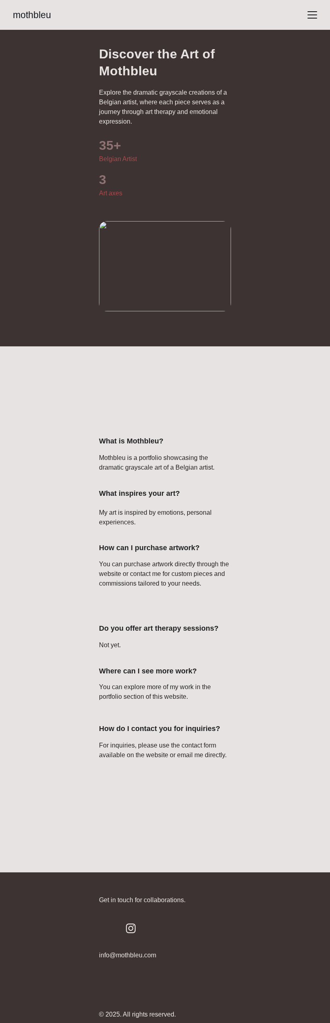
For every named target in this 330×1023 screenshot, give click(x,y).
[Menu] (312, 15)
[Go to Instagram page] (131, 928)
